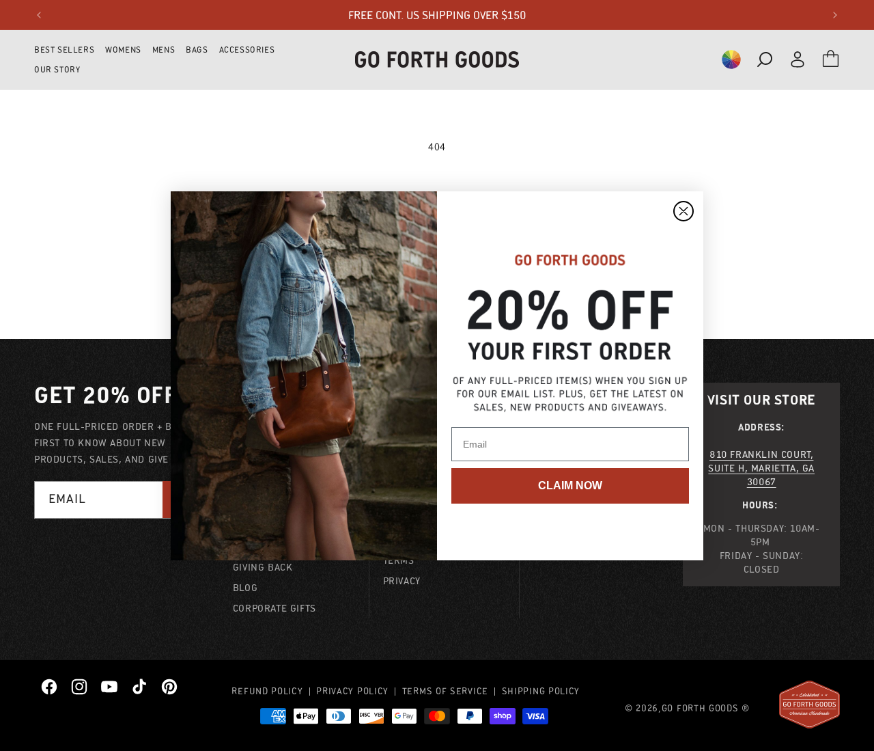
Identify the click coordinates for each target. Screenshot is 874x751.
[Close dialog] (683, 211)
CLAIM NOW (570, 485)
